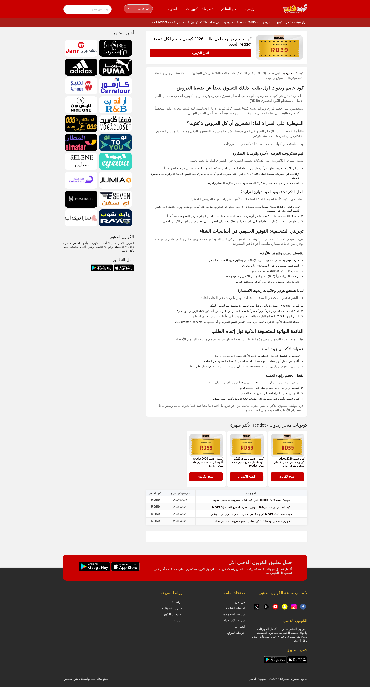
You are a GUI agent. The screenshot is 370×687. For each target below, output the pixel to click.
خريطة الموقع (236, 632)
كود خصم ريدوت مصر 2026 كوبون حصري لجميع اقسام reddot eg (251, 507)
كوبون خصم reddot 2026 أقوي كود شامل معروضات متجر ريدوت (207, 462)
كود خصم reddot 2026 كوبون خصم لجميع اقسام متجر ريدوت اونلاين (289, 462)
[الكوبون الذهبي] (295, 8)
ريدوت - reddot (257, 22)
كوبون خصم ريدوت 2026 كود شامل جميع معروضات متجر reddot (248, 462)
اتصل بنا (240, 626)
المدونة (172, 9)
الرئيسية (250, 9)
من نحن (240, 602)
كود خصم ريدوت (292, 73)
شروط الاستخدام (234, 620)
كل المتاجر (228, 9)
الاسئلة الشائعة (235, 608)
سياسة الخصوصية (233, 614)
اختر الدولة (139, 8)
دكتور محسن (71, 678)
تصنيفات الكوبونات (199, 9)
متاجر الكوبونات (282, 22)
